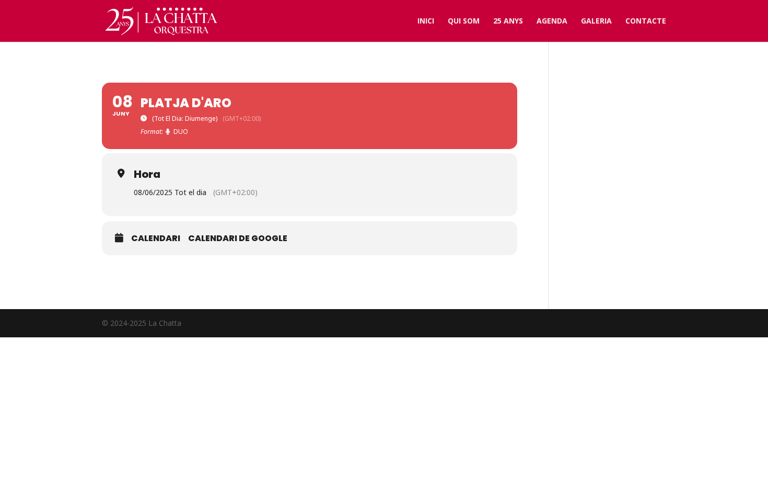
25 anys (508, 21)
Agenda (552, 21)
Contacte (645, 21)
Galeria (596, 21)
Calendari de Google (237, 238)
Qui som (464, 21)
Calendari (155, 238)
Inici (425, 21)
